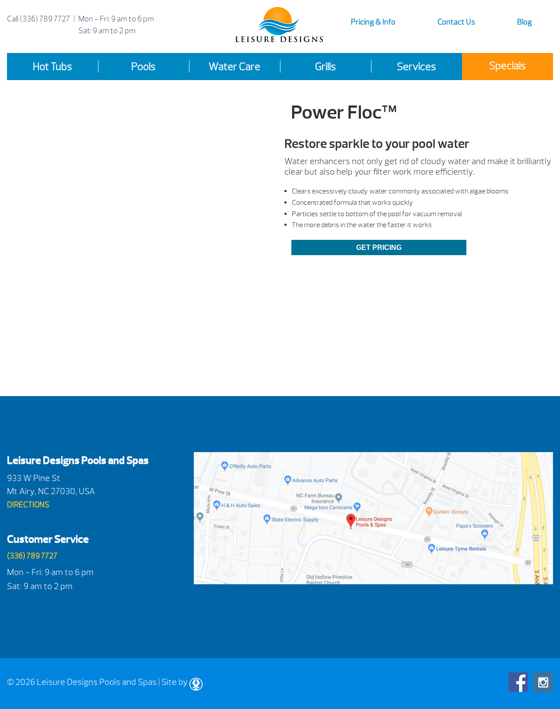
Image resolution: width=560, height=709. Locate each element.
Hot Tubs (52, 66)
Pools (143, 66)
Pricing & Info (373, 22)
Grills (325, 66)
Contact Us (456, 22)
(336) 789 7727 (45, 19)
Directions (28, 505)
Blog (524, 22)
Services (416, 66)
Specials (507, 65)
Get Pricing (379, 247)
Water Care (234, 66)
